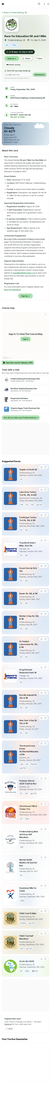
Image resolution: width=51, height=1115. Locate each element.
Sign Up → (11, 58)
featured (8, 1024)
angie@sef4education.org (24, 273)
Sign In (25, 339)
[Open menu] (46, 3)
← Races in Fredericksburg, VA (14, 13)
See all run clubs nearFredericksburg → (21, 418)
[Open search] (39, 4)
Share (27, 58)
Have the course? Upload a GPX (19, 363)
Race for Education (12, 290)
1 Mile (14, 45)
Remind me (39, 75)
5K (7, 45)
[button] (20, 116)
